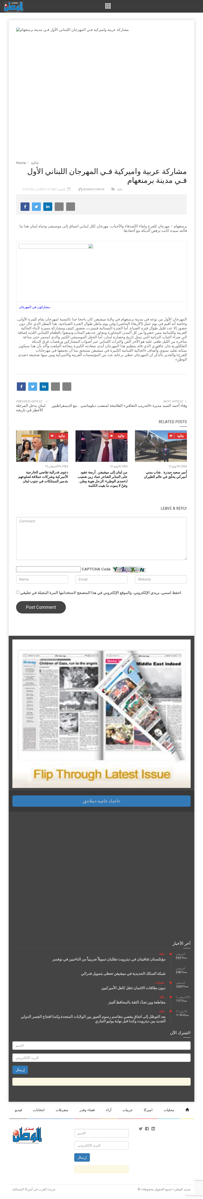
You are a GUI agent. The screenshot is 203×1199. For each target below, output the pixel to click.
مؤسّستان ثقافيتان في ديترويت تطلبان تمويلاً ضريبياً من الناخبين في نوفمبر (109, 959)
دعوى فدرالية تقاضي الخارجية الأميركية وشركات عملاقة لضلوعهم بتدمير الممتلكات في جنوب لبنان (43, 476)
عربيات (128, 1110)
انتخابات (39, 1110)
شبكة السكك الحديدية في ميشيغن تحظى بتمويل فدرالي (123, 973)
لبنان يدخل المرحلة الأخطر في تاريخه (31, 407)
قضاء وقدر (87, 1110)
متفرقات (160, 982)
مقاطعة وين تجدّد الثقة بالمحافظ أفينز (137, 1002)
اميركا (148, 1110)
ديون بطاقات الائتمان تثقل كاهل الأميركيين (133, 988)
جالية (35, 163)
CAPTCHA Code (96, 569)
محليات (169, 1110)
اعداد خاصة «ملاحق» (101, 801)
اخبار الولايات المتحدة (153, 968)
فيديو (18, 1110)
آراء (108, 1110)
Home (21, 163)
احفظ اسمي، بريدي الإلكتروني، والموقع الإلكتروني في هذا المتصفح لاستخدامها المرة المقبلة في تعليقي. (101, 592)
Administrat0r (93, 189)
